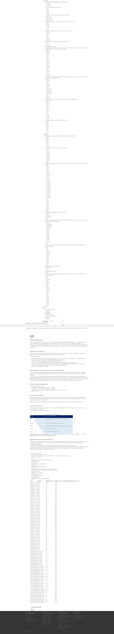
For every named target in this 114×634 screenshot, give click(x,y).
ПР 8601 (48, 188)
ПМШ (48, 53)
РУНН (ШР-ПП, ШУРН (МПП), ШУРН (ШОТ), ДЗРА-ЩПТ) (57, 15)
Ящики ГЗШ (49, 267)
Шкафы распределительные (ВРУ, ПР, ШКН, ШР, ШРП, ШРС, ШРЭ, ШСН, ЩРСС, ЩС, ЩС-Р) (65, 163)
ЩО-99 (48, 158)
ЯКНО (48, 13)
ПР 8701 (48, 191)
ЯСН (48, 299)
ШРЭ (48, 205)
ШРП (48, 203)
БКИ (48, 128)
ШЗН (48, 232)
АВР (48, 213)
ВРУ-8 (48, 170)
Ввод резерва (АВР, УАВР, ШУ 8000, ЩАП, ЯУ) (55, 212)
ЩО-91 (48, 155)
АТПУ (48, 23)
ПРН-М (48, 66)
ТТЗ (47, 132)
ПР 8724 (48, 196)
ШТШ (48, 117)
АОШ (48, 82)
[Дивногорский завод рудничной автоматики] (36, 323)
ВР (47, 36)
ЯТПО (48, 302)
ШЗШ (48, 233)
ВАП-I (48, 24)
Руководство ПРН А (46, 619)
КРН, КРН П (49, 100)
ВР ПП (48, 37)
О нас (44, 308)
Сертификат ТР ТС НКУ (63, 624)
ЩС (47, 209)
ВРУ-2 (48, 166)
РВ (47, 8)
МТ (47, 108)
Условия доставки (49, 314)
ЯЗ (47, 241)
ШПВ (48, 235)
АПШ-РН (49, 86)
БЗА (47, 124)
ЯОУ (48, 289)
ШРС (48, 204)
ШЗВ (48, 229)
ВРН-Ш (48, 42)
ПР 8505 (48, 184)
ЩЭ (47, 264)
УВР (48, 199)
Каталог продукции (77, 615)
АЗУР (48, 121)
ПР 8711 (48, 193)
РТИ (48, 28)
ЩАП (48, 217)
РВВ (48, 9)
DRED (46, 133)
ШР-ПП (48, 16)
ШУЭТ (48, 255)
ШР (47, 201)
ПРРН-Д (48, 71)
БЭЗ (47, 222)
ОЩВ (48, 251)
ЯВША (48, 288)
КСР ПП (48, 105)
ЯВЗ (47, 281)
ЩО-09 (48, 151)
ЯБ (47, 278)
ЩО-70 (48, 153)
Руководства (48, 313)
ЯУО (48, 305)
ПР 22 (48, 178)
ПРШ (48, 74)
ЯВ (47, 280)
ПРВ (48, 59)
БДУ (48, 122)
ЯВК (48, 284)
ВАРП (48, 25)
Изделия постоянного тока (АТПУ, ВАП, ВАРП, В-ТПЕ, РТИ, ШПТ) (60, 21)
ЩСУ (48, 162)
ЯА (47, 276)
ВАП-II (48, 33)
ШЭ (47, 150)
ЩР (47, 260)
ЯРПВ (48, 297)
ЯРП (48, 296)
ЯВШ (48, 287)
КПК (48, 141)
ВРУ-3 (48, 167)
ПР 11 (48, 176)
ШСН (48, 207)
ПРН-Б (48, 63)
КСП (48, 101)
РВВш (48, 11)
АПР (48, 83)
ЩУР (48, 263)
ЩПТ (48, 159)
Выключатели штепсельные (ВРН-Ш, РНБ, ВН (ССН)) (57, 41)
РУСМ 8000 (49, 225)
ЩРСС (48, 208)
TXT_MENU (45, 321)
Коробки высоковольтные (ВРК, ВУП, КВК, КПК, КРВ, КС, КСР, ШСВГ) (60, 136)
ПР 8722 (48, 195)
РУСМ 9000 (49, 226)
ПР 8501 (48, 180)
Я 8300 (48, 239)
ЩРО (48, 262)
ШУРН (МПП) (50, 17)
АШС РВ (48, 4)
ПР (47, 55)
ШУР (48, 237)
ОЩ (48, 250)
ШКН (48, 200)
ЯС (47, 243)
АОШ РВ (49, 3)
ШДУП (48, 270)
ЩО (48, 259)
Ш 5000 (48, 228)
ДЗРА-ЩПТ (49, 20)
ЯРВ (48, 295)
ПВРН (48, 51)
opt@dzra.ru (80, 442)
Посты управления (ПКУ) (50, 271)
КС (47, 143)
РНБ (48, 44)
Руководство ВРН (46, 618)
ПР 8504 (48, 183)
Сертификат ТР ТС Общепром (64, 626)
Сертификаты (48, 312)
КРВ (48, 142)
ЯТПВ (48, 301)
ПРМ (48, 61)
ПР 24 (48, 179)
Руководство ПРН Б (46, 620)
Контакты (47, 317)
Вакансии (47, 318)
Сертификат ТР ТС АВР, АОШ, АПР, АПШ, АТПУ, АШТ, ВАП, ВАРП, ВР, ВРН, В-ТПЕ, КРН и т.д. (64, 621)
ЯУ (47, 218)
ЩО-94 (48, 157)
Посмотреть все (61, 628)
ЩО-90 (48, 154)
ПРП (48, 69)
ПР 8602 (48, 189)
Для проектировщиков (50, 316)
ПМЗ (48, 130)
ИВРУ (48, 175)
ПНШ (48, 54)
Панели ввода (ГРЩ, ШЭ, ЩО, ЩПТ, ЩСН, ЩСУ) (56, 147)
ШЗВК (48, 230)
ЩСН (48, 161)
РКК (48, 111)
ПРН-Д (48, 65)
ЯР (47, 293)
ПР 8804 (48, 197)
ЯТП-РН (48, 97)
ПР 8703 (48, 192)
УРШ (48, 116)
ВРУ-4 (48, 168)
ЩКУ (48, 258)
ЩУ (47, 247)
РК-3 (48, 109)
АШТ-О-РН (49, 88)
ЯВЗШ (48, 283)
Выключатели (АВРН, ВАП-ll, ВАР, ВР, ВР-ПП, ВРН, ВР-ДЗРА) (58, 30)
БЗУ (47, 125)
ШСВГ (48, 146)
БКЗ (47, 126)
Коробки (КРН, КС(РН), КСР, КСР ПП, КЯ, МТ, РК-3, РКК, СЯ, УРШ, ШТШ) (61, 99)
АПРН (48, 84)
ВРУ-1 (48, 165)
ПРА (48, 58)
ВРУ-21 (48, 172)
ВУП (48, 138)
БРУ (48, 129)
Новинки (45, 306)
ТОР (48, 95)
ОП (47, 249)
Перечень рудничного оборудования (78, 617)
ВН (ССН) (49, 45)
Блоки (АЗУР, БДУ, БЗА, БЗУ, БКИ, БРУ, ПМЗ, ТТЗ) (56, 120)
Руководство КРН (46, 623)
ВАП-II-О (49, 91)
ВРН (48, 38)
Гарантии (47, 310)
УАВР (48, 214)
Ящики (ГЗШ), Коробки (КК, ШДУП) (53, 266)
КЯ (47, 107)
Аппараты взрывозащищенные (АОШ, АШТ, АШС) (56, 2)
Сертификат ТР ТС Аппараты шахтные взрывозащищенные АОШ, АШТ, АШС (64, 617)
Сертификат (39, 453)
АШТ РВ (48, 6)
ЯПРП (48, 292)
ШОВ (48, 234)
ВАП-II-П (49, 50)
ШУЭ (48, 254)
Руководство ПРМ (46, 622)
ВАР (48, 34)
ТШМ (48, 115)
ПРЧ (48, 73)
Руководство (33, 453)
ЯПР (48, 291)
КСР (48, 104)
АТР (47, 87)
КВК (48, 140)
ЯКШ (48, 119)
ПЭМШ (48, 75)
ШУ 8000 (49, 216)
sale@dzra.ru (39, 444)
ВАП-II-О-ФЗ (49, 92)
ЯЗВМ (48, 242)
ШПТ (48, 29)
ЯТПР (48, 304)
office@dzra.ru (33, 444)
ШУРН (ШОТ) (50, 19)
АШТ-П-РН (49, 90)
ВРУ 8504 (49, 174)
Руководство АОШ (46, 615)
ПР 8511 (48, 186)
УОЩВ (48, 253)
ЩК (47, 257)
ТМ (47, 113)
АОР (48, 79)
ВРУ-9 (48, 171)
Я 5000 (48, 238)
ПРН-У (48, 67)
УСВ (48, 12)
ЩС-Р (48, 211)
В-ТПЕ (48, 27)
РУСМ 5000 (49, 224)
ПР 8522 (48, 187)
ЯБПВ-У (48, 279)
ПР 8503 (48, 182)
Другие (43, 624)
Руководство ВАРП (46, 617)
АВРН (48, 32)
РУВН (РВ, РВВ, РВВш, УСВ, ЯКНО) (53, 7)
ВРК (48, 137)
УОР (48, 96)
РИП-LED (49, 94)
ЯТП (48, 300)
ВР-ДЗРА (49, 40)
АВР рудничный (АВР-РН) (50, 46)
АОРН (48, 80)
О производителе (49, 309)
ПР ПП (48, 57)
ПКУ (48, 272)
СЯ (47, 112)
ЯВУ (48, 285)
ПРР (48, 70)
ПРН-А (48, 62)
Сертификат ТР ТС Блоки (63, 627)
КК (47, 268)
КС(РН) (48, 103)
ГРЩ (48, 149)
